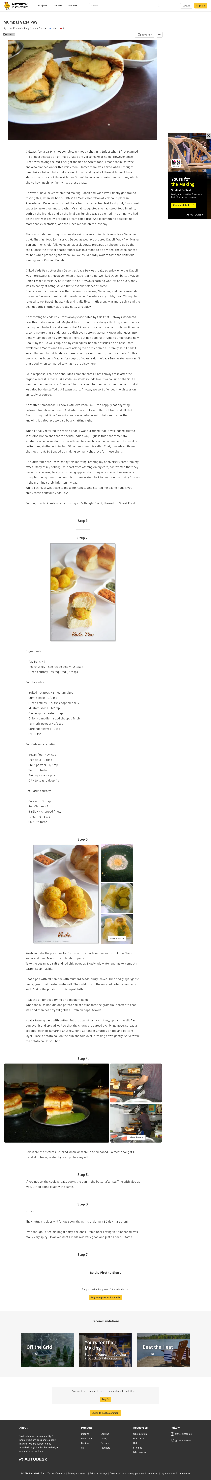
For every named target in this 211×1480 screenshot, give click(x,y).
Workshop (86, 1438)
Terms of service (56, 1473)
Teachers (72, 5)
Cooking (24, 28)
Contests (57, 5)
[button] (159, 35)
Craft (83, 1447)
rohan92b (12, 28)
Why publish (140, 1434)
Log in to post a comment (105, 1413)
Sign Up (200, 5)
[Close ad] (208, 136)
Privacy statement (77, 1473)
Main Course (39, 28)
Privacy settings (99, 1473)
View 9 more (117, 938)
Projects (42, 5)
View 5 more (136, 1137)
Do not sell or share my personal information (134, 1473)
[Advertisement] (189, 176)
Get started (139, 1438)
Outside (104, 1443)
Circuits (85, 1434)
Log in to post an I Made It (105, 1297)
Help (135, 1443)
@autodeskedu (183, 1440)
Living (103, 1438)
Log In (186, 5)
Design (85, 1443)
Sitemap (137, 1447)
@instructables (183, 1434)
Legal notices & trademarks (175, 1473)
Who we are (139, 1452)
